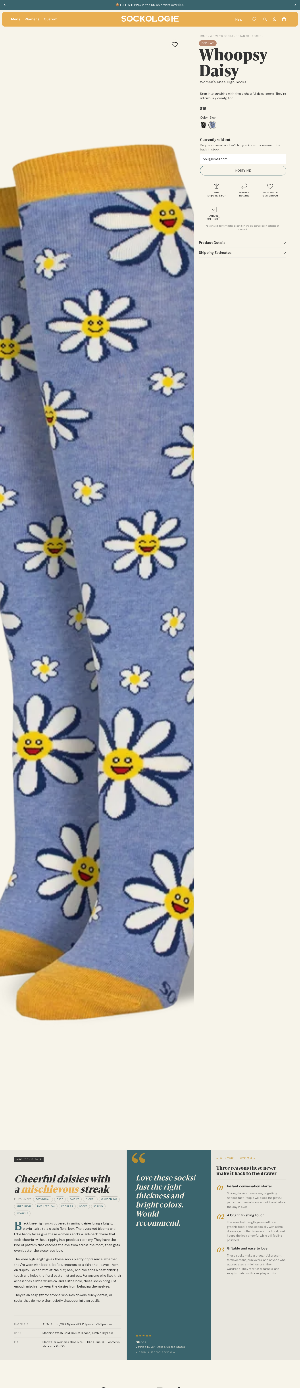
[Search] (265, 19)
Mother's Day (46, 1206)
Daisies (74, 1199)
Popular (67, 1206)
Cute (60, 1199)
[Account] (274, 19)
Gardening (109, 1199)
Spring (98, 1206)
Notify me (243, 171)
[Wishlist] (254, 19)
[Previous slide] (5, 5)
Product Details (212, 243)
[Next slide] (295, 5)
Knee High (24, 1206)
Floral (90, 1199)
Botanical (43, 1199)
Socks (83, 1206)
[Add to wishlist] (174, 44)
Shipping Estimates (215, 252)
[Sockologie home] (150, 19)
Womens (22, 1213)
